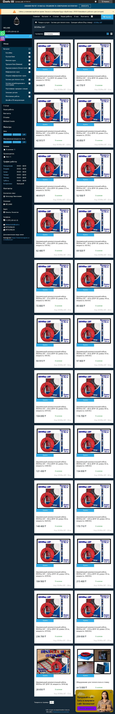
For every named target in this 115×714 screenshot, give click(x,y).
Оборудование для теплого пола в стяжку (92, 682)
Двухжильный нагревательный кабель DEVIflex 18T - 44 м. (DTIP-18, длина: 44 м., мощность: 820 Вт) (92, 298)
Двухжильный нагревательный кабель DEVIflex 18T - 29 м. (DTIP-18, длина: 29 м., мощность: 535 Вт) (52, 243)
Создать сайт (19, 1)
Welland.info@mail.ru (12, 225)
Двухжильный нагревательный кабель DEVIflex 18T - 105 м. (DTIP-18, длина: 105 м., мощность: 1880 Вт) (93, 519)
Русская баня (10, 57)
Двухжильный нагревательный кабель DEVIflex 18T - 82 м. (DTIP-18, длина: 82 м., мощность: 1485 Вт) (92, 464)
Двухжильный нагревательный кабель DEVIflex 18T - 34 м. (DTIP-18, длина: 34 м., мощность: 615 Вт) (92, 243)
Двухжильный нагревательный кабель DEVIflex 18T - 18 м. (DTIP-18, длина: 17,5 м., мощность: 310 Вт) (52, 188)
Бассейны (9, 53)
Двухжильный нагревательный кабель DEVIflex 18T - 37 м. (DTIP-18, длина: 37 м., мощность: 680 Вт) (52, 298)
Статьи (56, 16)
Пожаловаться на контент (61, 712)
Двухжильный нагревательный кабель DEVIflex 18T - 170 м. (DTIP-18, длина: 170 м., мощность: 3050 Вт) (93, 629)
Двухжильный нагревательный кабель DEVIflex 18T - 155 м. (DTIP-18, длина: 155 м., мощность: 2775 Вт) (53, 629)
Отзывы (6, 117)
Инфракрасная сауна (13, 72)
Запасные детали (11, 92)
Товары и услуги (43, 22)
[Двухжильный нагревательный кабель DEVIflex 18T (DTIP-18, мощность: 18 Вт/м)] (53, 662)
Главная (36, 16)
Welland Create (9, 121)
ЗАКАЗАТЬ (85, 6)
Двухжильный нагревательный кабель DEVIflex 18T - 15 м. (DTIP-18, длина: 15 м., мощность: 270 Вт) (92, 133)
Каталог (45, 16)
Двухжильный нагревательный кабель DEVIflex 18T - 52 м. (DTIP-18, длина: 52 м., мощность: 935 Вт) (52, 354)
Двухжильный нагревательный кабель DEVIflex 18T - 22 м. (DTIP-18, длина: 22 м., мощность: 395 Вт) (92, 188)
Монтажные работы (12, 96)
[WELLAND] (16, 20)
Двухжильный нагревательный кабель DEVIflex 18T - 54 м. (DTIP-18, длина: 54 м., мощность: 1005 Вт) (92, 354)
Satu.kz (67, 710)
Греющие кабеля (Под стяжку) (81, 22)
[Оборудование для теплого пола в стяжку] (93, 662)
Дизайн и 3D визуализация (15, 100)
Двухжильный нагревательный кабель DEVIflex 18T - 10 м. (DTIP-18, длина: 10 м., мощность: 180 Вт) (92, 78)
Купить (45, 69)
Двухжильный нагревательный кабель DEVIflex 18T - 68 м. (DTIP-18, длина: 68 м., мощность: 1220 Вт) (92, 409)
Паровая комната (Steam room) (16, 68)
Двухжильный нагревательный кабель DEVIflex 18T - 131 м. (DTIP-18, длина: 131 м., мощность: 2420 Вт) (93, 574)
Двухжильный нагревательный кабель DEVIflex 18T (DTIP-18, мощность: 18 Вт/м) (52, 683)
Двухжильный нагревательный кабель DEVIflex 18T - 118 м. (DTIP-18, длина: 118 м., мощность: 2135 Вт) (53, 574)
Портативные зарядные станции (17, 89)
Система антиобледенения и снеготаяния (15, 84)
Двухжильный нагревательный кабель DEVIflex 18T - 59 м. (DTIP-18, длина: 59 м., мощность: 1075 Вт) (52, 409)
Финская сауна (11, 60)
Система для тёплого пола (60, 22)
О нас (76, 16)
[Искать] (30, 36)
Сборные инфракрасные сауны (16, 76)
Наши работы (66, 16)
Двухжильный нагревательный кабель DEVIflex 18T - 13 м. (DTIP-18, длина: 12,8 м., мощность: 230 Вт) (52, 133)
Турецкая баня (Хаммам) (14, 64)
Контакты (85, 16)
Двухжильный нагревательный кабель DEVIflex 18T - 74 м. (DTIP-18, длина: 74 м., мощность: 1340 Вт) (52, 464)
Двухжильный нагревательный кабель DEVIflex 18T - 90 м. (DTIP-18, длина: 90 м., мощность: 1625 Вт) (52, 519)
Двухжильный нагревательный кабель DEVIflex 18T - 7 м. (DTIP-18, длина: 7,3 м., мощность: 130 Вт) (51, 78)
